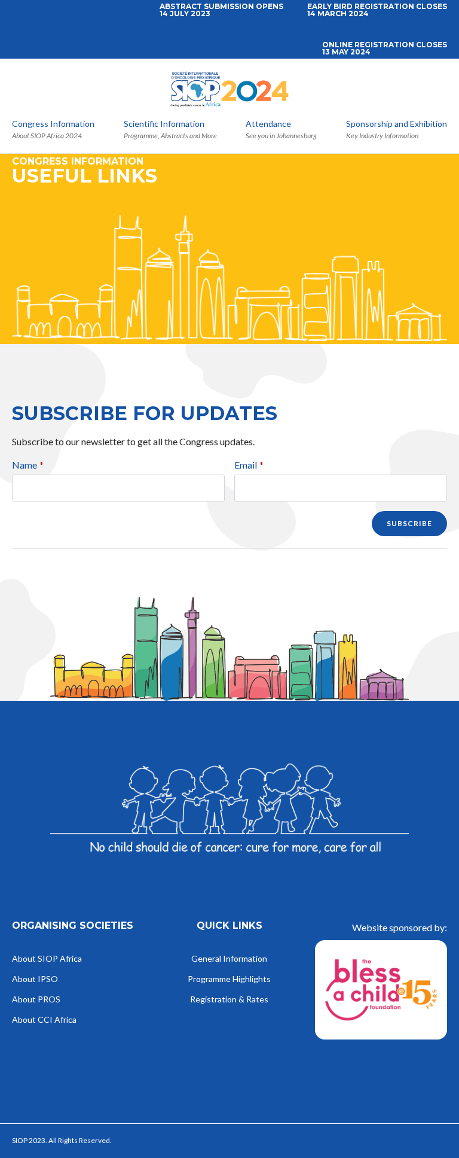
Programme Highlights (229, 979)
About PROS (36, 999)
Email (249, 465)
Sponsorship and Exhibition (396, 124)
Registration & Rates (229, 999)
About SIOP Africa (47, 959)
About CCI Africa (44, 1020)
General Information (229, 959)
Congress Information (53, 124)
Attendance (268, 124)
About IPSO (35, 979)
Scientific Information (164, 124)
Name (28, 465)
